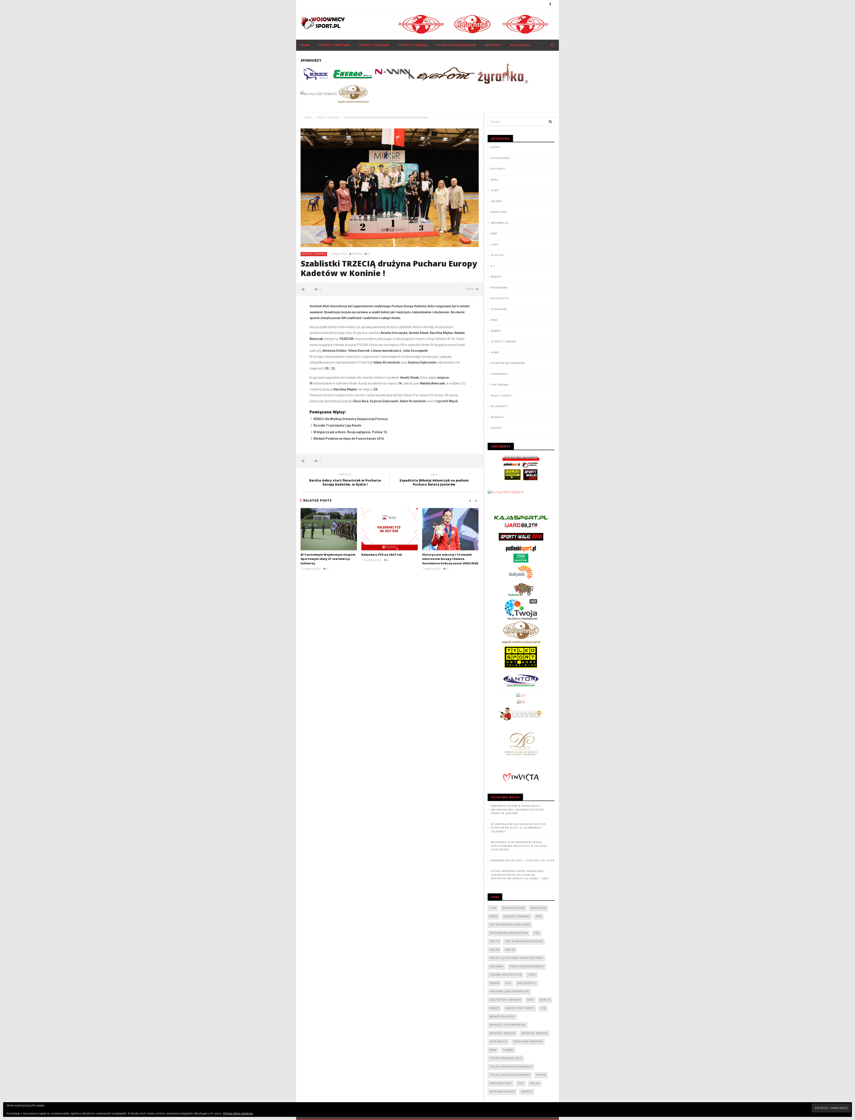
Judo (494, 244)
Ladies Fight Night (520, 1008)
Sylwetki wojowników (456, 45)
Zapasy (496, 428)
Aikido (495, 147)
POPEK (541, 1074)
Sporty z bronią (413, 45)
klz (508, 983)
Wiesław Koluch (502, 1091)
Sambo (496, 330)
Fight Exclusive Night (527, 966)
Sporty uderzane (374, 45)
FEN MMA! (496, 966)
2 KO (493, 908)
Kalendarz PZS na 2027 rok (381, 555)
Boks (494, 179)
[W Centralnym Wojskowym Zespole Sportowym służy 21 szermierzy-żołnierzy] (329, 529)
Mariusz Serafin (502, 1033)
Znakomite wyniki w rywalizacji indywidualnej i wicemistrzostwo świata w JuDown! (517, 810)
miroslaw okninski (528, 1041)
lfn (543, 1008)
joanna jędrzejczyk (505, 974)
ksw (530, 999)
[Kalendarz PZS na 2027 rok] (389, 529)
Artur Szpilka (514, 908)
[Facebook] (550, 4)
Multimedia (520, 45)
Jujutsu (497, 255)
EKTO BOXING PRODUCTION (509, 933)
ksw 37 (545, 999)
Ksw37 (494, 1008)
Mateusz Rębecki (534, 1033)
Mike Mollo (498, 1041)
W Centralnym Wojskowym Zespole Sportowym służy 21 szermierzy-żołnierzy (328, 559)
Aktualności (500, 158)
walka (534, 1083)
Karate (496, 276)
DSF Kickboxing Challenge (510, 924)
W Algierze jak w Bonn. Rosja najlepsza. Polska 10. (351, 432)
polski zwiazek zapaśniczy (511, 1066)
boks (493, 916)
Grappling (499, 212)
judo (531, 974)
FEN (536, 933)
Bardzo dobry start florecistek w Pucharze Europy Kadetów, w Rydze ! (345, 480)
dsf (539, 916)
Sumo (495, 352)
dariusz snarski (516, 916)
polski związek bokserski (510, 1074)
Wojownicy (499, 406)
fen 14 (494, 941)
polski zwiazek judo (506, 1058)
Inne (494, 233)
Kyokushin (499, 309)
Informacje (499, 223)
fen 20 (494, 949)
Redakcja (357, 253)
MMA (494, 320)
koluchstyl (526, 983)
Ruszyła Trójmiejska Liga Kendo (337, 425)
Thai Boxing (500, 384)
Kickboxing (499, 287)
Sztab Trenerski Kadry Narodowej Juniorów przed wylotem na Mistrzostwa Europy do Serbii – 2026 (519, 875)
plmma (508, 1050)
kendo (494, 983)
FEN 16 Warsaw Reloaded (524, 941)
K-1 (493, 266)
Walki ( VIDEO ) (501, 395)
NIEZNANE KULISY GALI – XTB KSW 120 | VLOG (522, 860)
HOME (305, 45)
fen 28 (510, 949)
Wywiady (497, 417)
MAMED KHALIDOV (502, 1016)
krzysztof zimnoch (505, 999)
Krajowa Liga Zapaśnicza (509, 991)
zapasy (526, 1091)
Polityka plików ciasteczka (238, 1113)
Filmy (495, 190)
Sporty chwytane (334, 45)
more (471, 289)
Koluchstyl (500, 298)
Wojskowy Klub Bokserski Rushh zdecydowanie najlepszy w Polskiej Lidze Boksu (519, 846)
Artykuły (493, 45)
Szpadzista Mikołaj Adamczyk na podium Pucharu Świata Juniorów (434, 480)
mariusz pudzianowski (507, 1024)
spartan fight (501, 1083)
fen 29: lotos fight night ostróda (516, 958)
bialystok (538, 908)
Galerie (496, 201)
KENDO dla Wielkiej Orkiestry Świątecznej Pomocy (351, 419)
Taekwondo (499, 374)
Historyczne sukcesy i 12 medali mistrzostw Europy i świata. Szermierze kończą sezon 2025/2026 (450, 559)
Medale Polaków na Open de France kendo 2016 (349, 438)
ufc (521, 1083)
